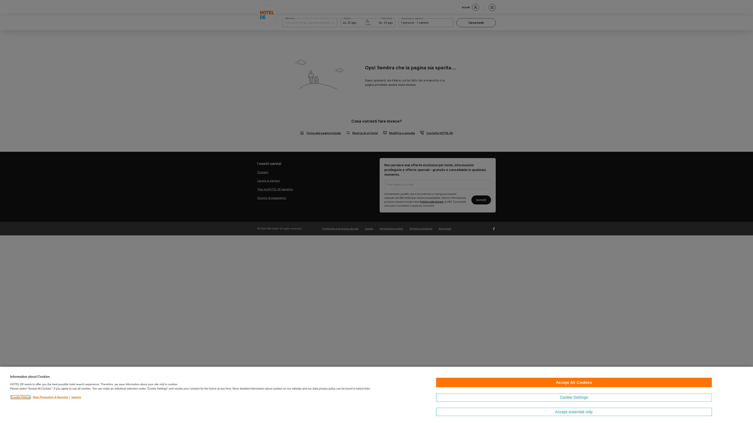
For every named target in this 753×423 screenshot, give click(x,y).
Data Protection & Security (50, 397)
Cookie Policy (20, 397)
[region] (376, 395)
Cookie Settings (574, 397)
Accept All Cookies (574, 382)
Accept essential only (574, 412)
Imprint (76, 397)
